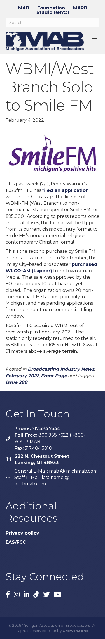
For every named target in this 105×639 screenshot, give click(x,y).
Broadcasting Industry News (61, 369)
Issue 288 (16, 382)
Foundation (51, 8)
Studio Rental (52, 12)
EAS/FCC (16, 542)
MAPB (80, 8)
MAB (23, 8)
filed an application (65, 190)
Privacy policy (22, 533)
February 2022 (22, 375)
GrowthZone (75, 630)
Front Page (54, 375)
